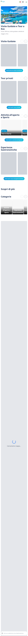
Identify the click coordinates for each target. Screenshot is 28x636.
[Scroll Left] (22, 41)
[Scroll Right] (25, 41)
